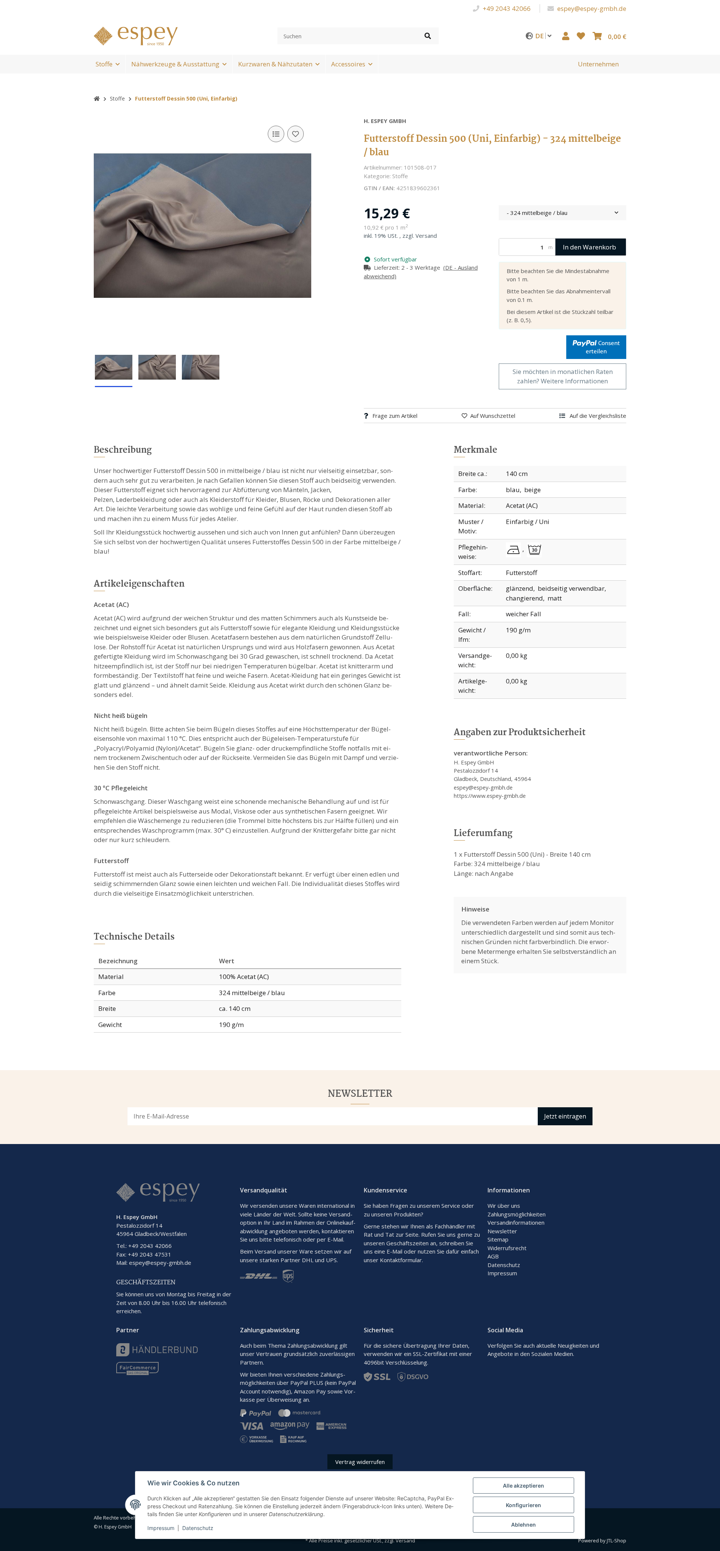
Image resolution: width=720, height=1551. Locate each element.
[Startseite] (97, 98)
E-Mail (394, 1251)
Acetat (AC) (522, 505)
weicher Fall (523, 614)
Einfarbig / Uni (527, 521)
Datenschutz (504, 1265)
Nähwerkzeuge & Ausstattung (175, 64)
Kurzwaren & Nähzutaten (275, 64)
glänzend (519, 588)
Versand (426, 235)
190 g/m (518, 630)
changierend (524, 598)
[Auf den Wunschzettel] (295, 134)
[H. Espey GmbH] (136, 35)
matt (555, 598)
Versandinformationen (516, 1222)
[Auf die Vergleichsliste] (276, 134)
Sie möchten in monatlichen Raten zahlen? (563, 376)
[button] (565, 36)
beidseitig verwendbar (571, 588)
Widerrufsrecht (507, 1248)
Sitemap (498, 1239)
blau (513, 489)
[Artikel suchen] (428, 35)
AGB (493, 1256)
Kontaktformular (401, 1260)
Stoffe (104, 64)
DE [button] (540, 36)
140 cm (517, 473)
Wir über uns (504, 1205)
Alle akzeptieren (523, 1485)
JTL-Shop (616, 1540)
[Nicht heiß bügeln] (515, 549)
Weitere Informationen (574, 381)
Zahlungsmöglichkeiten (517, 1214)
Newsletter (502, 1231)
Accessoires (348, 64)
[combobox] (562, 213)
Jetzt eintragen (565, 1116)
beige (532, 489)
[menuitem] (598, 64)
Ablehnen (523, 1524)
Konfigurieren (523, 1505)
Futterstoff (521, 572)
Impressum (502, 1273)
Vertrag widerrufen (360, 1461)
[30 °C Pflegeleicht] (534, 549)
